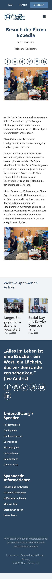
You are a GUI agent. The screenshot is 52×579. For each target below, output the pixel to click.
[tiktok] (22, 61)
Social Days (32, 49)
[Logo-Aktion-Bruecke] (14, 13)
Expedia (36, 165)
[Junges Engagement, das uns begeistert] (13, 299)
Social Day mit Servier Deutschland (37, 323)
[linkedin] (44, 61)
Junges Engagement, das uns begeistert (12, 323)
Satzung (26, 559)
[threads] (30, 61)
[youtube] (37, 61)
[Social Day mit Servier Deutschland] (38, 299)
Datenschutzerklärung (32, 555)
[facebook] (8, 61)
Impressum (12, 555)
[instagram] (15, 61)
